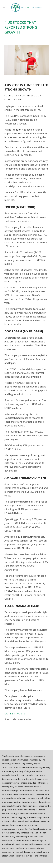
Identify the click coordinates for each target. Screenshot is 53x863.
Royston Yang (13, 99)
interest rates (17, 137)
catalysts (13, 186)
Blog (34, 96)
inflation (16, 129)
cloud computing (25, 536)
